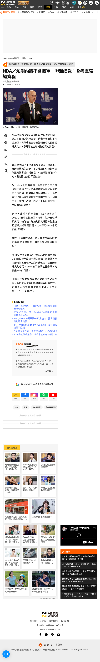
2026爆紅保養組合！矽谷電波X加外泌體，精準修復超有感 (12, 562)
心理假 (75, 12)
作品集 (48, 371)
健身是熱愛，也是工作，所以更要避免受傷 (43, 590)
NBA (30, 58)
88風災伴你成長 (27, 12)
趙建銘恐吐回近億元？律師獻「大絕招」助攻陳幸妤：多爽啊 (12, 467)
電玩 (79, 7)
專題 (32, 7)
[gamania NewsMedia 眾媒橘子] (50, 645)
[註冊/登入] (97, 3)
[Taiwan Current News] (74, 3)
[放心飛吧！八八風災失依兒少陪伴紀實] (23, 3)
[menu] (2, 7)
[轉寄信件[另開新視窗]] (5, 149)
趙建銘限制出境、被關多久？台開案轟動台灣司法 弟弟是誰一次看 (48, 561)
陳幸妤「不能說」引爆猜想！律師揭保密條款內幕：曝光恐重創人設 (30, 539)
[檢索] (91, 3)
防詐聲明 (33, 621)
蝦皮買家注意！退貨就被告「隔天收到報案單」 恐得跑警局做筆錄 (16, 518)
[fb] (52, 3)
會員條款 (40, 625)
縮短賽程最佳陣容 (54, 407)
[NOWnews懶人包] (80, 3)
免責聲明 (43, 621)
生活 (72, 7)
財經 (64, 7)
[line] (63, 3)
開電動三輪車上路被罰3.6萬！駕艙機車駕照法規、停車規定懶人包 (30, 561)
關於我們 (50, 625)
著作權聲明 (65, 621)
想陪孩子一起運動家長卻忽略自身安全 (16, 590)
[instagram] (57, 3)
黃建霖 (8, 81)
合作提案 (59, 625)
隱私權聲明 (54, 621)
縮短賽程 (37, 407)
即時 (17, 7)
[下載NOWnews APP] (85, 3)
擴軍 (26, 407)
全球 (56, 7)
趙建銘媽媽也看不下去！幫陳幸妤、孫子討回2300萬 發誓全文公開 (12, 539)
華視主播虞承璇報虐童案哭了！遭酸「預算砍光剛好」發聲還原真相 (48, 489)
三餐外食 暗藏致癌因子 (42, 517)
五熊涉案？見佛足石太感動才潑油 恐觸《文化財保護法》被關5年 (30, 489)
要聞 (24, 7)
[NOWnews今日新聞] (8, 2)
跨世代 (42, 12)
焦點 (9, 7)
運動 (48, 7)
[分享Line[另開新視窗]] (5, 142)
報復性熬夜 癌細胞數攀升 (48, 466)
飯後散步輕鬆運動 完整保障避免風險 (48, 539)
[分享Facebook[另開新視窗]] (5, 135)
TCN (52, 12)
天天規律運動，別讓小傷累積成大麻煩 (12, 490)
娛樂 (40, 7)
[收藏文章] (5, 170)
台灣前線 (63, 12)
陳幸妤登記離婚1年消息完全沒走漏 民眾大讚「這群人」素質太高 (30, 467)
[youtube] (68, 3)
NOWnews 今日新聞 (11, 58)
